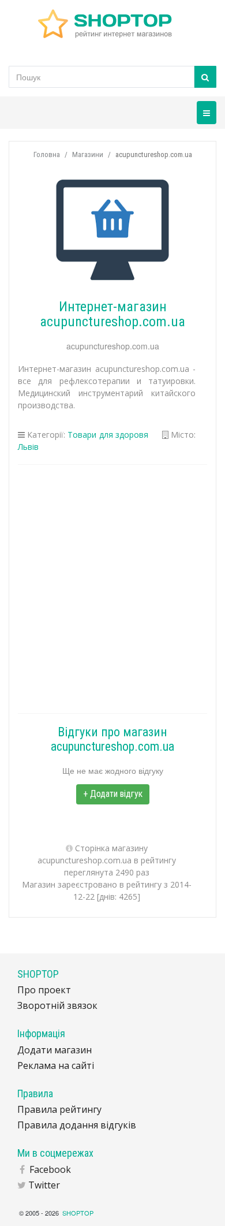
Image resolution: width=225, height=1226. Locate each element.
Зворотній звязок (57, 1005)
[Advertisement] (112, 589)
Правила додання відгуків (76, 1125)
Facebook (50, 1169)
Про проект (44, 989)
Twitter (44, 1185)
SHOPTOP (77, 1212)
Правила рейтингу (59, 1109)
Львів (28, 446)
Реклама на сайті (55, 1065)
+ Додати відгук (112, 793)
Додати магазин (54, 1050)
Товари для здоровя (108, 434)
